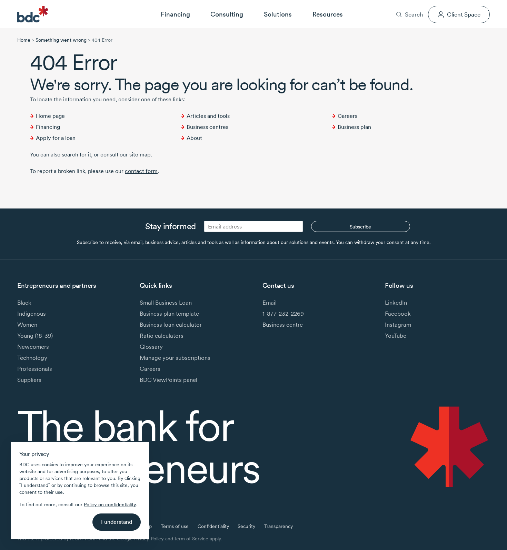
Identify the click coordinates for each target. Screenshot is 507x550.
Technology (32, 357)
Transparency (278, 526)
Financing (175, 14)
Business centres (207, 127)
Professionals (34, 368)
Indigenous (31, 313)
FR (487, 5)
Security (246, 526)
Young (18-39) (35, 335)
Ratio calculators (161, 335)
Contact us (455, 5)
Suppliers (29, 379)
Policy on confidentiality (110, 504)
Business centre (282, 324)
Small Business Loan (166, 302)
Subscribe (360, 227)
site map (140, 154)
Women (27, 324)
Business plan (354, 127)
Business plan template (169, 313)
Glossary (151, 346)
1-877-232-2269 (283, 313)
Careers (426, 5)
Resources (327, 14)
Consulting (226, 14)
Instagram (398, 324)
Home (23, 40)
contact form (141, 171)
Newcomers (33, 346)
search (70, 154)
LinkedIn (396, 302)
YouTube (395, 335)
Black (24, 302)
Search (414, 14)
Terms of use (175, 526)
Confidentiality (213, 526)
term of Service (191, 538)
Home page (50, 116)
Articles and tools (208, 116)
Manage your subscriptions (175, 357)
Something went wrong (61, 40)
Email (269, 302)
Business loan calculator (171, 324)
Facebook (398, 313)
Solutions (278, 14)
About (402, 5)
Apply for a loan (56, 138)
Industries (375, 5)
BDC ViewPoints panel (168, 379)
